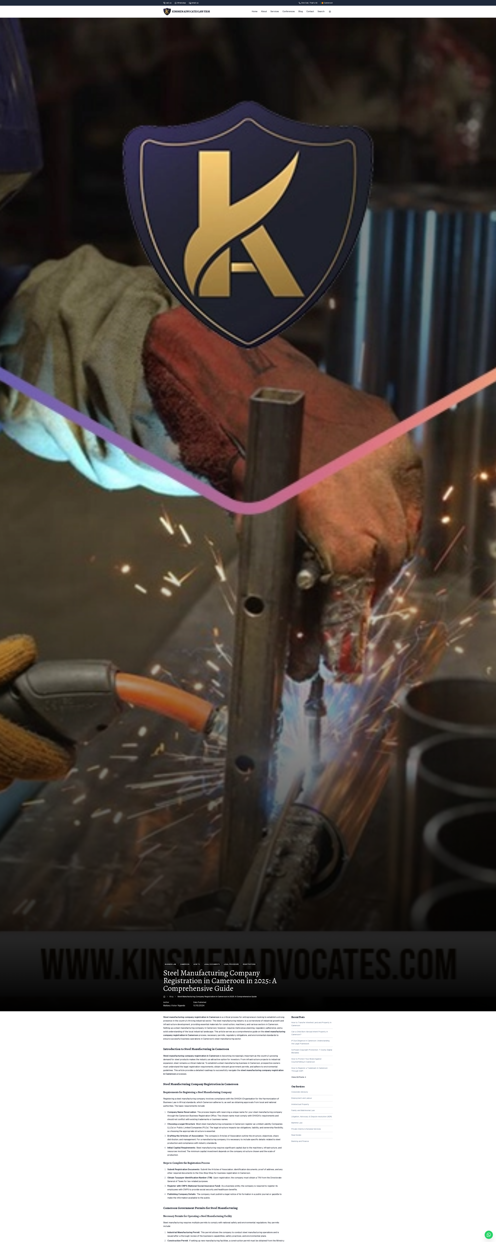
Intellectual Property (300, 1104)
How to (196, 964)
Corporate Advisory (299, 1092)
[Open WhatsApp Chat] (489, 1235)
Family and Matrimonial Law (303, 1110)
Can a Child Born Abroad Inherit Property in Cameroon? (309, 1033)
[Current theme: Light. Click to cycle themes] (330, 11)
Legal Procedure (231, 964)
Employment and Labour (301, 1098)
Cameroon (184, 964)
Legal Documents (212, 964)
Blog (300, 11)
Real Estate (296, 1135)
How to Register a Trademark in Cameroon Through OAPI (309, 1069)
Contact (310, 11)
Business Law (170, 964)
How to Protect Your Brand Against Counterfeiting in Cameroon (306, 1060)
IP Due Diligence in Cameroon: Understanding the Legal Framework (310, 1042)
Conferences (288, 11)
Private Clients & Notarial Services (306, 1129)
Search (321, 11)
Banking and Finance (300, 1141)
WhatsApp (181, 3)
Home (254, 11)
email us (195, 3)
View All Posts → (298, 1077)
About (264, 11)
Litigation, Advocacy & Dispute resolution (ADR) (311, 1117)
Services (274, 11)
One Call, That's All (309, 3)
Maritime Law (296, 1123)
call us (169, 3)
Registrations (249, 964)
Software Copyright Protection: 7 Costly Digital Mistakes (311, 1051)
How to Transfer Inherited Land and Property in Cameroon (311, 1024)
